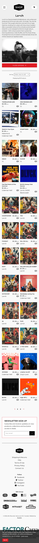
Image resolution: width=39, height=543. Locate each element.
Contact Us (19, 468)
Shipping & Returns (19, 457)
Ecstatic (19, 517)
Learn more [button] (24, 536)
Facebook (20, 477)
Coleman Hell (7, 190)
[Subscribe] (32, 433)
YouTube (20, 485)
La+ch (4, 218)
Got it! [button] (5, 540)
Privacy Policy (19, 465)
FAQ (19, 460)
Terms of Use (19, 463)
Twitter (20, 480)
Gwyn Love (24, 374)
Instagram (20, 483)
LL (3, 106)
